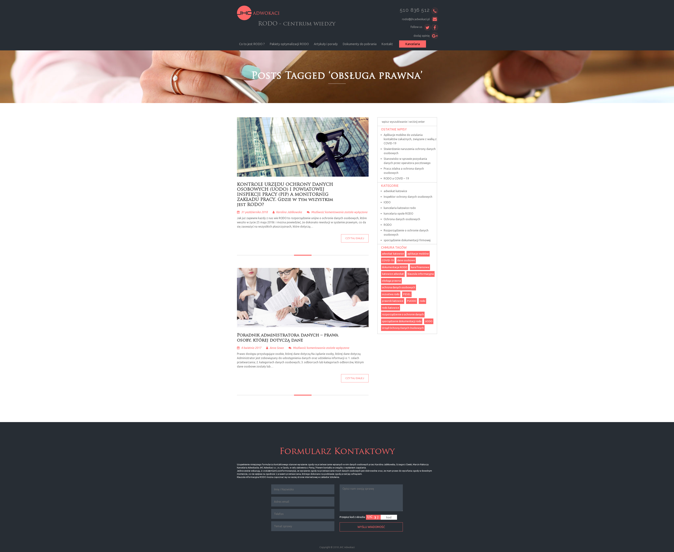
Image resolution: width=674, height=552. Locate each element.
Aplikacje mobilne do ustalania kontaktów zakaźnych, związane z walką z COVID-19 (410, 139)
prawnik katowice (392, 300)
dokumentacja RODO (394, 267)
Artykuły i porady (326, 44)
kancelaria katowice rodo (400, 207)
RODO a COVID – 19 (396, 178)
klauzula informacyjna (420, 273)
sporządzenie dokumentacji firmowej (407, 240)
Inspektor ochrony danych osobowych (408, 196)
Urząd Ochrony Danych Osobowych (403, 327)
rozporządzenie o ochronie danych (403, 314)
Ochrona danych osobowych (402, 219)
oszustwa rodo (390, 294)
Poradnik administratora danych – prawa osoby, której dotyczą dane (287, 337)
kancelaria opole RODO (398, 213)
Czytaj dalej (354, 238)
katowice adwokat (393, 273)
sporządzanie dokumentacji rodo (401, 321)
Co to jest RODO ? (252, 44)
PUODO (411, 300)
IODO (387, 202)
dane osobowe (406, 260)
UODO (428, 321)
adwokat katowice (395, 191)
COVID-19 (388, 260)
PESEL (407, 294)
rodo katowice (390, 307)
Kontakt (387, 44)
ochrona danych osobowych (398, 287)
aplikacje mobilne (418, 253)
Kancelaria (412, 44)
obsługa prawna (391, 280)
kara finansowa (420, 267)
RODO (388, 224)
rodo (422, 300)
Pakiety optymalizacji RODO (289, 44)
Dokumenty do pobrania (359, 44)
